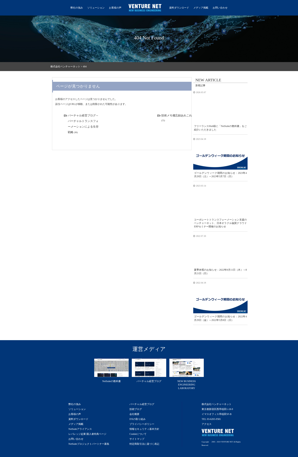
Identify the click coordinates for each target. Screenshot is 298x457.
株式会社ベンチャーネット (145, 8)
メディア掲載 (200, 7)
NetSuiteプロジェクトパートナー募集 (88, 444)
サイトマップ (136, 439)
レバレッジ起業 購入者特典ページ (87, 434)
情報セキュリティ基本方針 (144, 429)
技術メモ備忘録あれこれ (176, 115)
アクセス (207, 424)
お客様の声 (115, 7)
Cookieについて (138, 434)
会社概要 (134, 414)
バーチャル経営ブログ (141, 404)
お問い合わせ (220, 7)
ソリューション (96, 7)
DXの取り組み (137, 419)
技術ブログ (135, 409)
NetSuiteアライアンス (80, 429)
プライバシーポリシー (141, 424)
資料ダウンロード (179, 7)
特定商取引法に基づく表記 (144, 444)
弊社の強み (76, 7)
